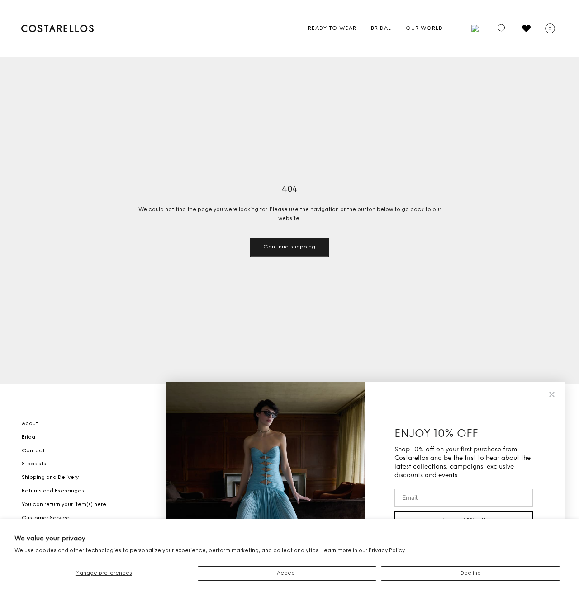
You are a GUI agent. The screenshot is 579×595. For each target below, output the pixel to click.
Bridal (29, 437)
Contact (33, 451)
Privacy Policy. (387, 550)
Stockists (34, 464)
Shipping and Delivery (50, 477)
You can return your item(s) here (64, 504)
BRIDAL (381, 28)
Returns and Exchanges (53, 491)
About (30, 423)
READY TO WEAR (332, 28)
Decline (470, 573)
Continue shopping (289, 247)
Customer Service (46, 518)
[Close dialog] (551, 394)
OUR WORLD (424, 28)
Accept (287, 573)
